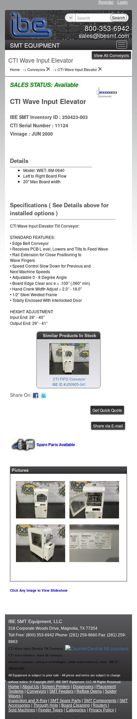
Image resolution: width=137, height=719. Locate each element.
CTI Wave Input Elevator (48, 101)
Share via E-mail (108, 425)
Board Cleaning (75, 705)
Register (106, 2)
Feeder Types (50, 710)
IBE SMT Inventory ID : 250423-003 (49, 117)
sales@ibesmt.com (104, 35)
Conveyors (36, 691)
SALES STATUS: (31, 85)
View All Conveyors (111, 55)
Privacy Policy (101, 710)
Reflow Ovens (89, 691)
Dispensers (83, 686)
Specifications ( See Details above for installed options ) (59, 209)
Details (19, 161)
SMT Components (100, 700)
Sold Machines (21, 710)
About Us (30, 686)
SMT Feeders (61, 691)
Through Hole (45, 705)
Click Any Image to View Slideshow (39, 590)
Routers (100, 705)
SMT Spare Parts (65, 700)
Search (118, 17)
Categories (76, 710)
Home (13, 686)
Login (122, 2)
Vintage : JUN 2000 (31, 133)
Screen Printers (56, 686)
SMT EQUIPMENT (35, 45)
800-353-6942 (107, 28)
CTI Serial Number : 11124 (39, 125)
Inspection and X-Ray (27, 700)
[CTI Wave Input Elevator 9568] (40, 498)
